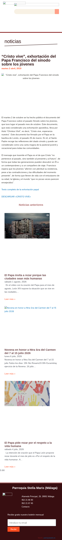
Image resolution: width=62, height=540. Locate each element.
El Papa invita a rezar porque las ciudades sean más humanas (25, 277)
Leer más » (10, 299)
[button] (57, 11)
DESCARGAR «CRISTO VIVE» (16, 196)
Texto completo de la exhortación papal (20, 189)
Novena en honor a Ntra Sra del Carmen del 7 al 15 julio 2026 (30, 351)
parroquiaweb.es (49, 538)
